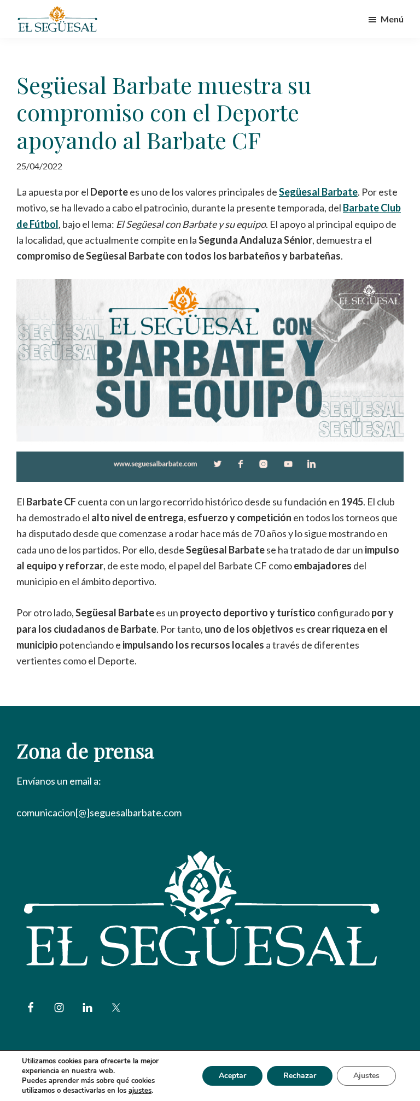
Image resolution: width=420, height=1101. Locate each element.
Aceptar (232, 1075)
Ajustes (366, 1075)
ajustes (140, 1091)
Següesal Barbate (318, 192)
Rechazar (299, 1075)
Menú (392, 19)
